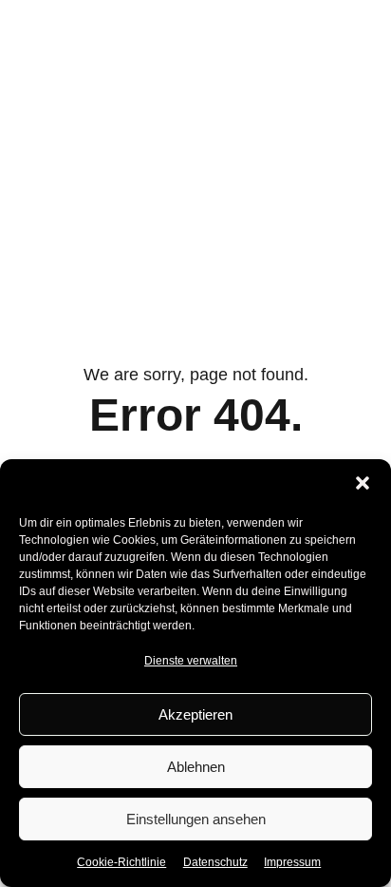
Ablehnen (196, 767)
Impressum (292, 862)
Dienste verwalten (190, 660)
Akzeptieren (195, 714)
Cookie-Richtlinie (121, 862)
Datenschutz (215, 862)
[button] (362, 482)
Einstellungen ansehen (196, 819)
